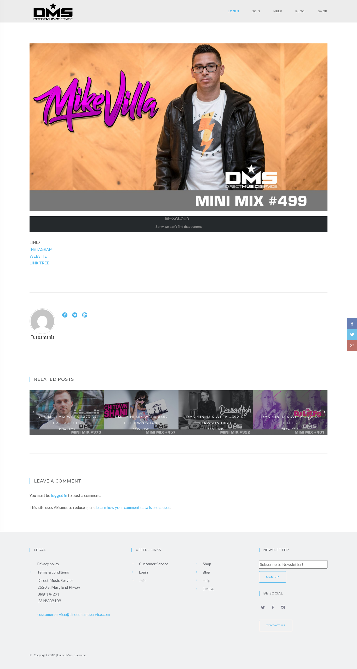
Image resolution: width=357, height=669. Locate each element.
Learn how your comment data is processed (133, 507)
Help (277, 11)
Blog (300, 11)
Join (256, 11)
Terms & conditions (52, 572)
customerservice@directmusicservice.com (73, 614)
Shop (322, 11)
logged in (59, 495)
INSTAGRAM (41, 249)
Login (233, 11)
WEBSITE (38, 256)
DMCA (208, 589)
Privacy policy (47, 564)
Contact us (275, 625)
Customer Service (153, 564)
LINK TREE (39, 262)
